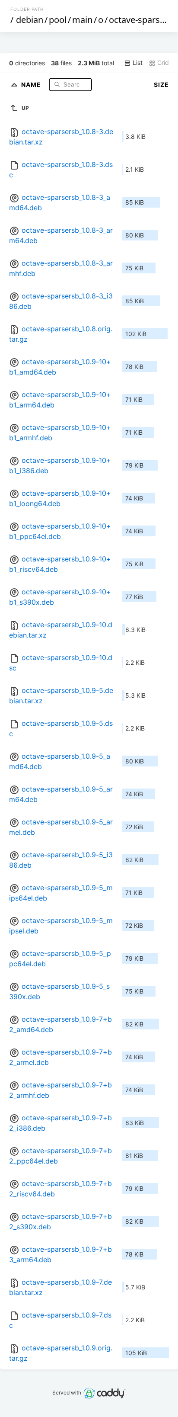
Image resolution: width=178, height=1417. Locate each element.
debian (29, 20)
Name (32, 84)
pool (58, 20)
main (82, 20)
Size (161, 84)
